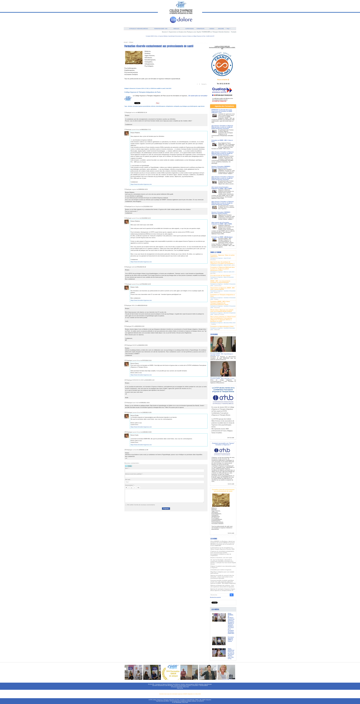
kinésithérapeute (160, 106)
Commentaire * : (129, 485)
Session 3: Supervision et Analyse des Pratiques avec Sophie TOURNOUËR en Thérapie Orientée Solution (154, 32)
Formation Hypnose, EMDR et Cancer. (231, 639)
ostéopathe (177, 106)
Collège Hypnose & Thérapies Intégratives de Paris (142, 92)
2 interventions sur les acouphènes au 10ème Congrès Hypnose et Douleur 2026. (222, 548)
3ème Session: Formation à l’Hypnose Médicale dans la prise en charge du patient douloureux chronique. (223, 178)
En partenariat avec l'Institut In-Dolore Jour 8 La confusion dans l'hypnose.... (226, 207)
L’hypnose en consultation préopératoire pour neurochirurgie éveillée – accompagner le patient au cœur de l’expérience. (222, 553)
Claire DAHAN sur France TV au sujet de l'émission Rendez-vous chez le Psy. (231, 653)
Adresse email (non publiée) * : (134, 474)
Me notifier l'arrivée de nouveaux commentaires (141, 505)
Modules (176, 28)
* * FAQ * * (228, 28)
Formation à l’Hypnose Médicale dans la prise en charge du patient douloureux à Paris (222, 269)
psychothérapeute (192, 106)
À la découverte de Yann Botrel (220, 275)
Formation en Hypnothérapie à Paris (222, 326)
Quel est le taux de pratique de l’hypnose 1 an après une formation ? (222, 262)
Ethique (131, 42)
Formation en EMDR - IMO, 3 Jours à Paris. (202, 32)
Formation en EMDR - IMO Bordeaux (222, 237)
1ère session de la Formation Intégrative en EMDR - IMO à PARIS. (222, 187)
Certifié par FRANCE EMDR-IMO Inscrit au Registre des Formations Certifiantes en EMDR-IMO (222, 47)
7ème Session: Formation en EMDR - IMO (231, 32)
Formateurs (200, 28)
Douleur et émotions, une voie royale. (221, 557)
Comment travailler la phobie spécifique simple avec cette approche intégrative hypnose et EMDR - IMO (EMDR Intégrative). (223, 582)
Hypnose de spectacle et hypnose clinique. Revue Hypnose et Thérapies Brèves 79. (222, 589)
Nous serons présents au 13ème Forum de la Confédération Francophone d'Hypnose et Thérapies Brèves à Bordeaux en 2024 (223, 319)
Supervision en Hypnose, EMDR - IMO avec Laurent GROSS (222, 288)
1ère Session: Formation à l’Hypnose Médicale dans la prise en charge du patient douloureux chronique (222, 127)
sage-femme (201, 106)
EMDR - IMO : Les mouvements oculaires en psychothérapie (220, 281)
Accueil (126, 42)
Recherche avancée (215, 597)
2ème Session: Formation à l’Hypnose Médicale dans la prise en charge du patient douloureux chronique (223, 153)
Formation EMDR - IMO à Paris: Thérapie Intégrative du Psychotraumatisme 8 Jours (220, 303)
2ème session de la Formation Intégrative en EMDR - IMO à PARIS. (222, 223)
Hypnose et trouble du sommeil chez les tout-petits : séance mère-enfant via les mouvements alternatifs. (222, 577)
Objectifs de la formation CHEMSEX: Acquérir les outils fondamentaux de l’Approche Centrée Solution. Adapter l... (226, 171)
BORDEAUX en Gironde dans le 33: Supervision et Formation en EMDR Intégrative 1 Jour (222, 111)
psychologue (183, 106)
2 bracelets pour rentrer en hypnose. (221, 569)
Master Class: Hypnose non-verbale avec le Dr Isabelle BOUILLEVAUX (221, 310)
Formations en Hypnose (216, 258)
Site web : (128, 479)
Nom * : (127, 468)
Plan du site (180, 688)
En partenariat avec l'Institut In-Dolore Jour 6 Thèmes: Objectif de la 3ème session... (226, 182)
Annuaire (221, 28)
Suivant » (204, 84)
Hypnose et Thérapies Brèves (138, 28)
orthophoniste (169, 106)
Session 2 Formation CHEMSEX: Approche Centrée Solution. (221, 213)
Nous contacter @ (223, 79)
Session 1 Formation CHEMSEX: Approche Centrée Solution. (221, 167)
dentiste (130, 106)
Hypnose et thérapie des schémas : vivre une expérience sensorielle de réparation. (222, 586)
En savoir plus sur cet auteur (198, 95)
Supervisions (189, 28)
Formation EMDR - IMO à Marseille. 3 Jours (222, 378)
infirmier (153, 106)
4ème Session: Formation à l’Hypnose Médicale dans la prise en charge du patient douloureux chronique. (223, 203)
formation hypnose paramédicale (141, 106)
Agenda (211, 28)
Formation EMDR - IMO (160, 28)
